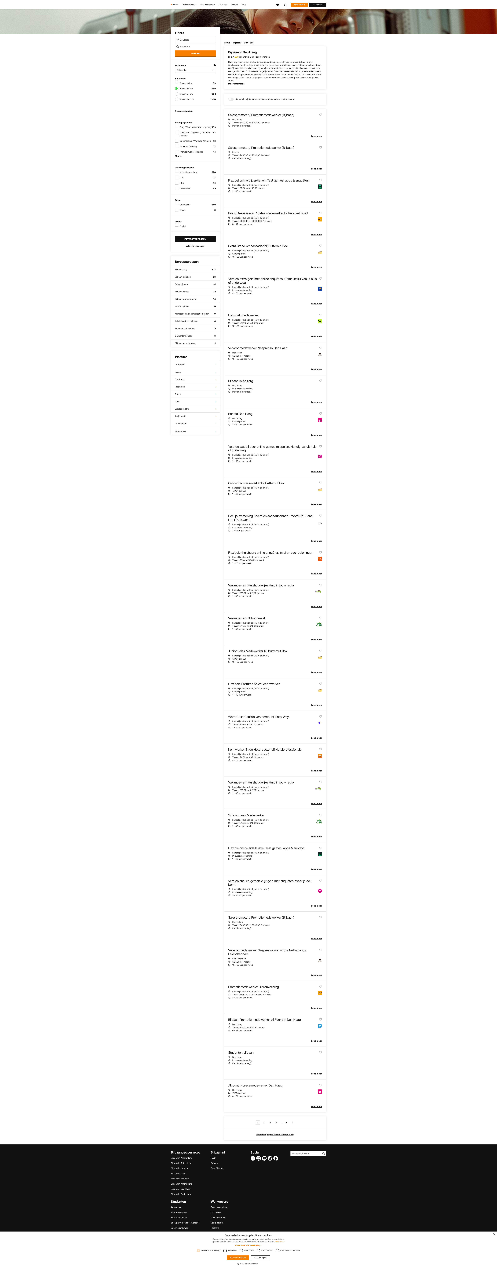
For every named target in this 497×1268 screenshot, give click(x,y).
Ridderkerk (180, 386)
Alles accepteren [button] (238, 1258)
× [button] (494, 1234)
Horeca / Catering (188, 146)
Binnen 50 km (186, 94)
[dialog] (248, 1250)
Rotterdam (180, 364)
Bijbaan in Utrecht (179, 1168)
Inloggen (317, 5)
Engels (183, 210)
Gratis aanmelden (219, 1207)
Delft (177, 401)
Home (227, 42)
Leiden (178, 372)
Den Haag (249, 42)
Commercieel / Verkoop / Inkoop (195, 141)
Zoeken (195, 53)
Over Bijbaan (217, 1168)
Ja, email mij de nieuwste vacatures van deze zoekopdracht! (265, 99)
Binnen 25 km (186, 88)
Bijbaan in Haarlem (180, 1178)
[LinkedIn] (253, 1158)
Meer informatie (236, 83)
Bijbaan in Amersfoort (181, 1183)
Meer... (178, 156)
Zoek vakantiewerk (180, 1228)
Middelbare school (188, 172)
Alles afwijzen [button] (260, 1258)
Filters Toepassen (195, 239)
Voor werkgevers (207, 4)
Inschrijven (299, 5)
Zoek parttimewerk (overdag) (185, 1222)
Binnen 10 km (186, 83)
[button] (248, 1245)
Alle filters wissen (195, 246)
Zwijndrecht (180, 416)
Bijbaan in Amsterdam (181, 1158)
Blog (244, 4)
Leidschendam (182, 409)
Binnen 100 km (186, 99)
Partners (215, 1228)
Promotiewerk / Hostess (191, 151)
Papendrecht (181, 423)
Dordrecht (180, 379)
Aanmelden (176, 1207)
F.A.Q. (213, 1158)
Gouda (178, 394)
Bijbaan (237, 42)
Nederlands (185, 204)
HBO (182, 183)
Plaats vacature (218, 1217)
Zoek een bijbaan (179, 1212)
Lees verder (279, 1242)
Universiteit (185, 188)
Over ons (223, 4)
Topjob (183, 226)
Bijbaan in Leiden (179, 1173)
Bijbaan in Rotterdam (181, 1163)
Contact (234, 4)
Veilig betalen (217, 1222)
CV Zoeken (216, 1212)
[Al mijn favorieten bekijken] (278, 4)
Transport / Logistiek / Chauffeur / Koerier (195, 134)
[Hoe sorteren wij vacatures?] (215, 65)
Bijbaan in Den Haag (180, 1189)
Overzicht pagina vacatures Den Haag (275, 1134)
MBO (182, 177)
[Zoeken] (285, 4)
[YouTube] (265, 1158)
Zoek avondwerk (179, 1217)
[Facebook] (276, 1158)
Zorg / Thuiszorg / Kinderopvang (195, 127)
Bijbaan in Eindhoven (181, 1194)
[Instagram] (259, 1158)
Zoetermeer (180, 431)
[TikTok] (270, 1158)
